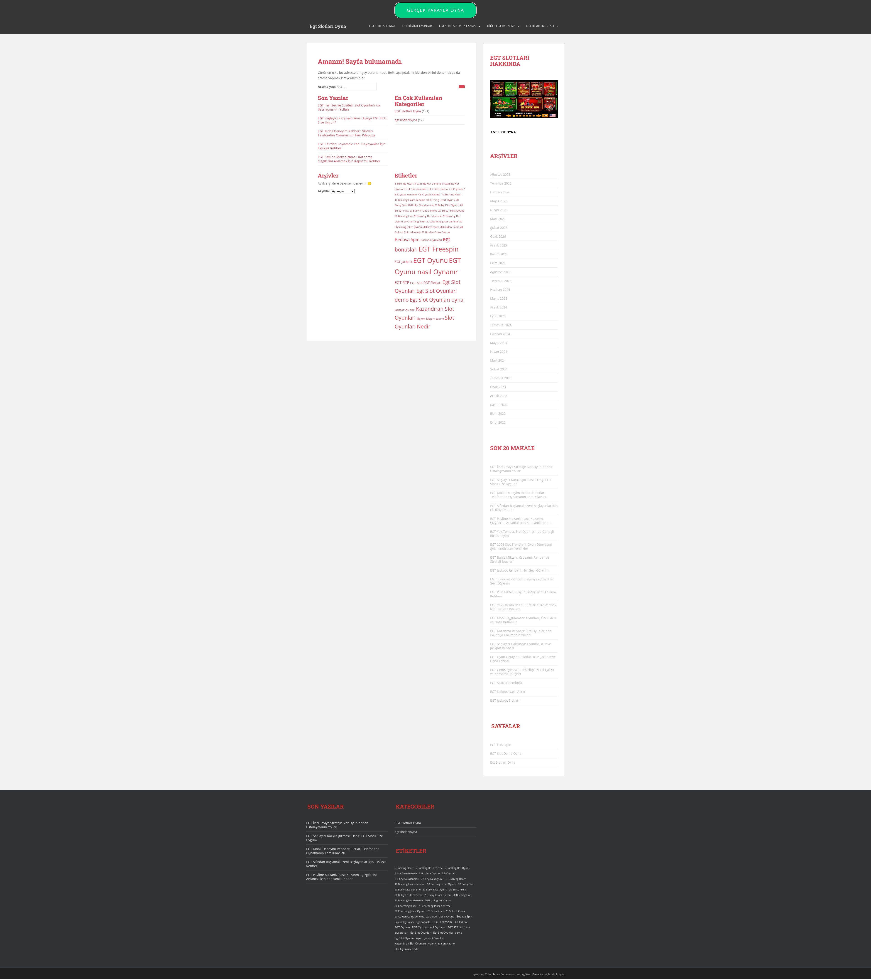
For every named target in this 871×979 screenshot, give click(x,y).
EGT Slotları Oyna (408, 111)
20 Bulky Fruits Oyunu (451, 210)
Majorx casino (435, 319)
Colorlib (490, 974)
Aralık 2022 (498, 396)
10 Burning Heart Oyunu (440, 200)
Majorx (420, 319)
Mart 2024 (498, 360)
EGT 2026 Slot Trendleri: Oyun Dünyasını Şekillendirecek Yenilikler (521, 546)
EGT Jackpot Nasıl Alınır (508, 691)
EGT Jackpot (403, 261)
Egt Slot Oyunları (420, 933)
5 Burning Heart (404, 183)
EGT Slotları (432, 282)
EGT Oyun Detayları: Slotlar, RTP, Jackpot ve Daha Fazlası (523, 659)
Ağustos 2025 (500, 272)
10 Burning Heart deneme (410, 200)
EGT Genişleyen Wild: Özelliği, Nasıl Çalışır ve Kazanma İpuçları (522, 672)
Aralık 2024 (498, 307)
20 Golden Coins (449, 227)
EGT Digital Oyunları (417, 26)
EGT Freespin (438, 249)
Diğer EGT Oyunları (501, 26)
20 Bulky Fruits (458, 889)
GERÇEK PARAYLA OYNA (435, 10)
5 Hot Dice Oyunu (437, 189)
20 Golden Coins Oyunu (436, 232)
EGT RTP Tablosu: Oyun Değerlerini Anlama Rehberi (523, 594)
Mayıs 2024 (498, 342)
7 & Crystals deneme (407, 878)
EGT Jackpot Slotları (504, 700)
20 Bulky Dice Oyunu (447, 205)
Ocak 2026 (498, 236)
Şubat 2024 (498, 369)
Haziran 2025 (500, 289)
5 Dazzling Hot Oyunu (457, 868)
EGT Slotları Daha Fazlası (457, 26)
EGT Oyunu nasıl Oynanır (428, 927)
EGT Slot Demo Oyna (505, 753)
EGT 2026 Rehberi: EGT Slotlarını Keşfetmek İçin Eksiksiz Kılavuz (523, 607)
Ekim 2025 (498, 263)
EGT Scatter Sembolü (506, 683)
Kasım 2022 (499, 404)
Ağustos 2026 (500, 174)
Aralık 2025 (498, 245)
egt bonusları (424, 922)
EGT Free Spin (500, 744)
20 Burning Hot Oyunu (438, 900)
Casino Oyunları (431, 240)
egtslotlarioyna (406, 120)
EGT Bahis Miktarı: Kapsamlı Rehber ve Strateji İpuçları (519, 559)
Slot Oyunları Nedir (406, 949)
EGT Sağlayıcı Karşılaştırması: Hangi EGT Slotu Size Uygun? (352, 120)
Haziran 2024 (500, 334)
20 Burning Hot (404, 216)
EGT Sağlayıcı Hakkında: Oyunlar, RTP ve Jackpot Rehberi (520, 646)
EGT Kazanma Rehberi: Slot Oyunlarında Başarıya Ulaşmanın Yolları (520, 633)
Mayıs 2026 (498, 201)
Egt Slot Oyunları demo (447, 933)
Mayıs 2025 (498, 298)
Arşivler (324, 191)
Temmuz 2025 (500, 281)
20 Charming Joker (415, 221)
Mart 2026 (498, 219)
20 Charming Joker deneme (442, 221)
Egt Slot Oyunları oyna (436, 299)
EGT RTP (402, 282)
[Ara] (462, 86)
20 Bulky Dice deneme (421, 205)
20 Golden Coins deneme (409, 916)
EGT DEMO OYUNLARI (540, 26)
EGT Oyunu (430, 260)
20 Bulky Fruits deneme (423, 210)
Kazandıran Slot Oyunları (410, 943)
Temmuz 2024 (500, 325)
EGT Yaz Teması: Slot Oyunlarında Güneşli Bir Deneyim (522, 533)
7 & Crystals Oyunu (429, 194)
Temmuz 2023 (500, 378)
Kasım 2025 (499, 254)
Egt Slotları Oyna (328, 26)
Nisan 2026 (498, 210)
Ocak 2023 (498, 387)
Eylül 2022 (498, 422)
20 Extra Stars (431, 227)
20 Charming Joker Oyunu (410, 911)
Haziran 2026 (500, 192)
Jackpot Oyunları (405, 310)
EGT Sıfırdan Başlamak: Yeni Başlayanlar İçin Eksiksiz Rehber (351, 146)
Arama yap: (327, 86)
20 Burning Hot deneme (427, 216)
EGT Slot (416, 283)
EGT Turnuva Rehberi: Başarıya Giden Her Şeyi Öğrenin (522, 581)
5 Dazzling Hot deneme (427, 183)
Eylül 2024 (498, 316)
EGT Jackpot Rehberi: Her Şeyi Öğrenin (519, 570)
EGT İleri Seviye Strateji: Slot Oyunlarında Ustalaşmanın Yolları (349, 107)
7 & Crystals (455, 189)
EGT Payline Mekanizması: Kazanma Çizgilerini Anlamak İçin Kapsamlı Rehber (349, 159)
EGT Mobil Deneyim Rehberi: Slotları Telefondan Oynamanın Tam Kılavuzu (346, 133)
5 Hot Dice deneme (415, 189)
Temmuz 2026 (500, 183)
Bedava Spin (407, 239)
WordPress (532, 974)
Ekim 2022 (498, 413)
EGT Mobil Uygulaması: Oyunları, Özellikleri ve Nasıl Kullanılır (523, 620)
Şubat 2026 (498, 227)
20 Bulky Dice (466, 884)
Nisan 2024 (498, 351)
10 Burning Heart (451, 194)
